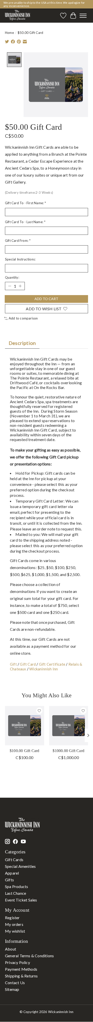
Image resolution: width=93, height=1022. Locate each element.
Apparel (12, 873)
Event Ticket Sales (21, 899)
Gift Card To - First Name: (25, 203)
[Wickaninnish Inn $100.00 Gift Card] (24, 725)
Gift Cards (14, 859)
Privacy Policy (17, 962)
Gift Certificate (52, 664)
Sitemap (12, 989)
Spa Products (16, 886)
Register (12, 917)
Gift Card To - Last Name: (25, 222)
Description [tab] (22, 343)
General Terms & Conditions (29, 955)
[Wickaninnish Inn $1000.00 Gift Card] (68, 725)
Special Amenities (20, 866)
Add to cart (46, 299)
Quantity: (12, 277)
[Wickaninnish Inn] (17, 15)
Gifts (9, 879)
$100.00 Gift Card (24, 751)
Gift (13, 664)
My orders (14, 924)
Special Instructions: (20, 259)
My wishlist (15, 931)
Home (9, 33)
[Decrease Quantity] (9, 286)
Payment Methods (21, 969)
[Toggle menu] (83, 16)
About (10, 949)
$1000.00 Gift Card (68, 751)
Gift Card (28, 664)
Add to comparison (23, 318)
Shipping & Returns (21, 975)
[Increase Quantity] (20, 286)
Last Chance (15, 893)
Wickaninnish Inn (43, 669)
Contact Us (15, 982)
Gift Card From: (18, 241)
